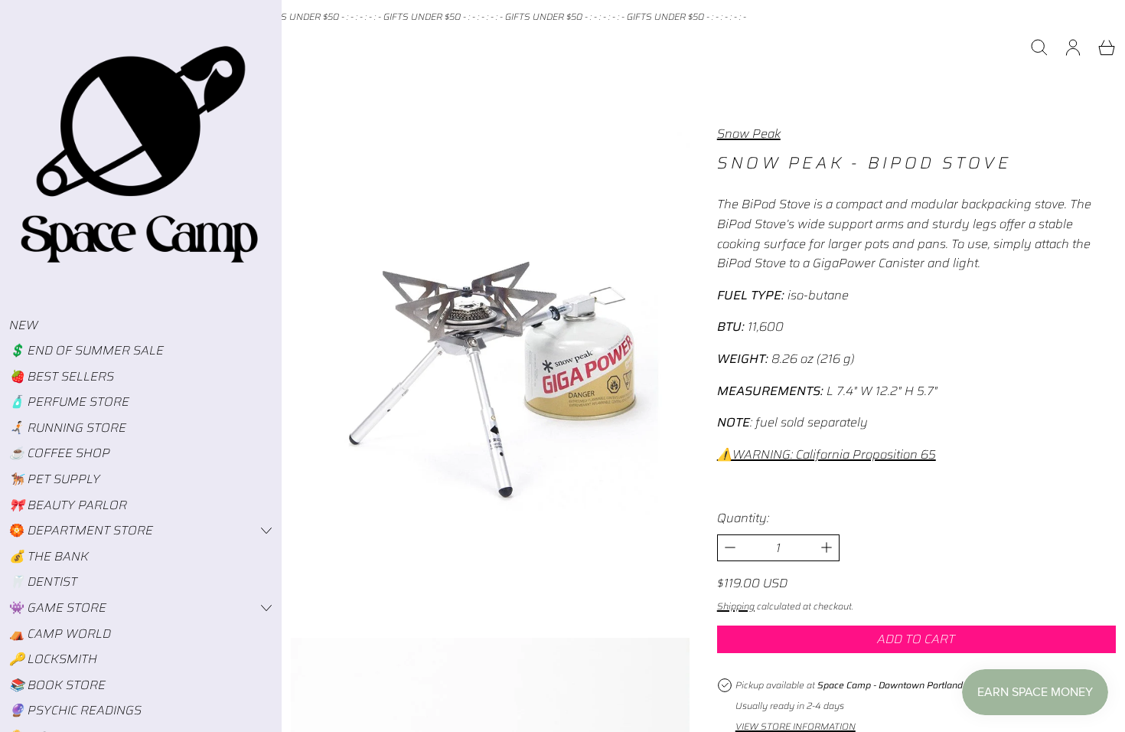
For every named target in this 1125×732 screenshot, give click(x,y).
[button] (1039, 47)
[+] (827, 547)
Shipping (736, 606)
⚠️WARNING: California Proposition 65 (826, 454)
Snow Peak (749, 133)
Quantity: (743, 518)
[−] (729, 547)
